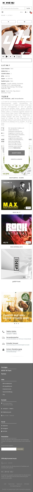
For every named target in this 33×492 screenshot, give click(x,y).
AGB (5, 484)
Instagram (5, 428)
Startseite (3, 15)
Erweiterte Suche (7, 389)
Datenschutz (17, 148)
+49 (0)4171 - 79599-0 (8, 408)
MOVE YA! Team (6, 370)
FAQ (4, 394)
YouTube (5, 431)
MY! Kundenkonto (7, 383)
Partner (3, 374)
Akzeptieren (16, 153)
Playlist (19, 56)
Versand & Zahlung (7, 392)
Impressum (19, 484)
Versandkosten (19, 98)
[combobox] (13, 8)
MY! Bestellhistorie (7, 386)
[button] (21, 12)
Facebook (5, 425)
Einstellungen (16, 159)
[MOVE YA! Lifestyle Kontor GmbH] (8, 3)
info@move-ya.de (7, 412)
